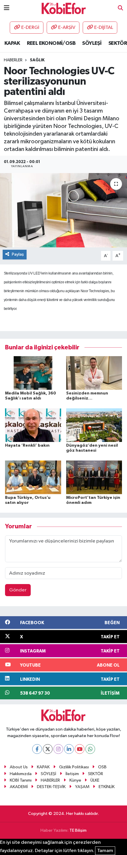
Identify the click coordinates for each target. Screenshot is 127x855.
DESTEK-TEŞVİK (51, 787)
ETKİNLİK (107, 787)
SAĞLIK (37, 60)
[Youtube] (79, 749)
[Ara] (120, 8)
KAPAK (12, 43)
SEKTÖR (117, 43)
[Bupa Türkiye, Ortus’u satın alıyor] (33, 477)
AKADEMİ (19, 787)
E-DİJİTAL (103, 27)
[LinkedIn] (69, 749)
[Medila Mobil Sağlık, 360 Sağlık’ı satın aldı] (33, 372)
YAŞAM (82, 787)
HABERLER (50, 780)
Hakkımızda (21, 774)
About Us (19, 767)
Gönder (18, 590)
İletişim (72, 774)
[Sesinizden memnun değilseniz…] (94, 372)
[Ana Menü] (6, 8)
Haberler (13, 60)
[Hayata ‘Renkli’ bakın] (33, 424)
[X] (48, 749)
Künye (75, 780)
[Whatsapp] (90, 749)
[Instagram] (58, 749)
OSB (102, 767)
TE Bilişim (78, 830)
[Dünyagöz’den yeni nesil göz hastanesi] (94, 424)
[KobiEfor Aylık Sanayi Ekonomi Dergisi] (64, 8)
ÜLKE (94, 780)
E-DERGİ (30, 27)
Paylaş (18, 254)
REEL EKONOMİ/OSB (51, 43)
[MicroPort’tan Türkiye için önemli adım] (94, 477)
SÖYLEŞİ (91, 43)
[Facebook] (37, 749)
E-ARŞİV (66, 27)
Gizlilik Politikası (74, 767)
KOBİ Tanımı (21, 780)
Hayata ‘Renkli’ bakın (27, 445)
